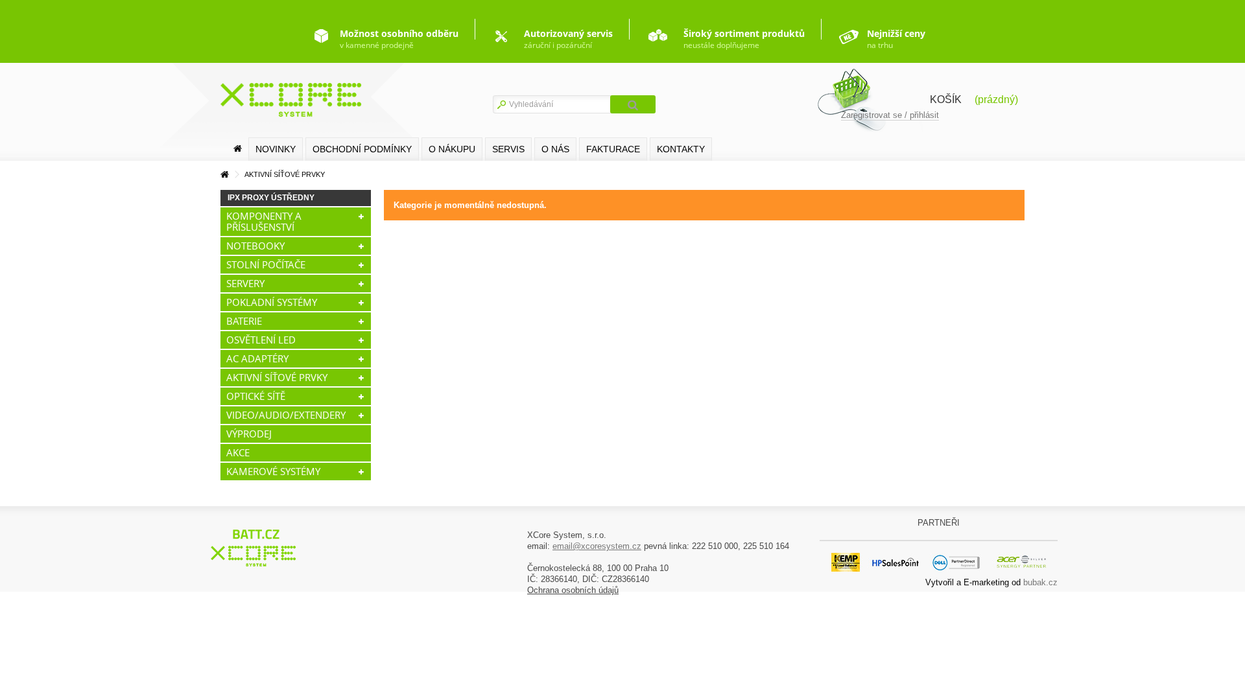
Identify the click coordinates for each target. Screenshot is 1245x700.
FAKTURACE (613, 149)
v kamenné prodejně (399, 39)
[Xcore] (255, 547)
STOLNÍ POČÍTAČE (265, 264)
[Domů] (237, 148)
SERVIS (508, 149)
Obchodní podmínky (362, 149)
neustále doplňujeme (744, 39)
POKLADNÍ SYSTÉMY (271, 302)
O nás (555, 149)
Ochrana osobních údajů (573, 590)
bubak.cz (1040, 582)
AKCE (238, 452)
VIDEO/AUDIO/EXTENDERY (286, 414)
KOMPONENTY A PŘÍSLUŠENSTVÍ (264, 221)
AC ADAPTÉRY (257, 358)
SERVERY (245, 283)
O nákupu (452, 149)
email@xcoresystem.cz (596, 546)
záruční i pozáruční (568, 39)
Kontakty (681, 149)
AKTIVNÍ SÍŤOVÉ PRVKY (276, 377)
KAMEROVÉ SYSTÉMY (273, 471)
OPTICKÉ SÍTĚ (255, 396)
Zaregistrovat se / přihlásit (890, 115)
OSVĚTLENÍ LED (261, 339)
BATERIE (244, 320)
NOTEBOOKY (255, 245)
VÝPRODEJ (249, 433)
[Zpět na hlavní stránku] (224, 175)
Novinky (275, 149)
